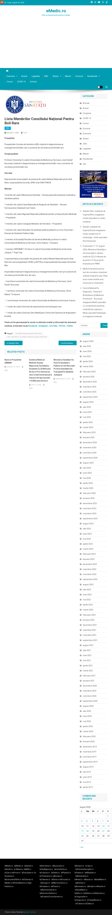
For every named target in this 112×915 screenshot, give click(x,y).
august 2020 (88, 706)
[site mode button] (100, 87)
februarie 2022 (89, 615)
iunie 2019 (87, 777)
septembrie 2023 (90, 518)
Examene (11, 76)
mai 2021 (87, 660)
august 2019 (88, 767)
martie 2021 (88, 671)
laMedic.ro (18, 866)
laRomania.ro (45, 866)
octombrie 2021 (89, 635)
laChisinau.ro (27, 879)
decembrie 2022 (90, 564)
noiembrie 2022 (89, 569)
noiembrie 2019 (89, 752)
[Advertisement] (56, 47)
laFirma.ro (16, 873)
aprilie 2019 (88, 787)
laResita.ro (100, 886)
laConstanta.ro (60, 869)
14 (103, 826)
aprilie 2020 (88, 726)
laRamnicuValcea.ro (48, 893)
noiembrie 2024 (89, 447)
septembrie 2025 (90, 397)
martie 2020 (88, 731)
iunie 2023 (87, 534)
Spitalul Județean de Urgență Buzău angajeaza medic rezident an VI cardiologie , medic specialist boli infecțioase (95, 234)
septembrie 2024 (90, 458)
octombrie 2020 (89, 696)
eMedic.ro (56, 10)
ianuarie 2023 (89, 559)
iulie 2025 (87, 407)
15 (108, 826)
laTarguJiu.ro (81, 900)
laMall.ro (27, 869)
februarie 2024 (89, 493)
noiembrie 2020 (89, 691)
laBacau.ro (88, 879)
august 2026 (88, 341)
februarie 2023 (89, 554)
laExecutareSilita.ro (13, 879)
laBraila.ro (91, 886)
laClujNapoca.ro (46, 869)
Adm (25, 133)
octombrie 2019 (89, 757)
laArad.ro (78, 879)
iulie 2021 (87, 650)
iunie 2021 (87, 655)
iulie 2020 (87, 711)
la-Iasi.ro (89, 866)
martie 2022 (88, 610)
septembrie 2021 (90, 640)
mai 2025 (87, 417)
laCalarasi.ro (45, 879)
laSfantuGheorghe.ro (84, 869)
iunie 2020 (87, 716)
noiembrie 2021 (89, 630)
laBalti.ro (8, 883)
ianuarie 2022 (89, 620)
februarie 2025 (89, 432)
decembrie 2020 (90, 686)
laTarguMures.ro (94, 900)
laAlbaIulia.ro (90, 873)
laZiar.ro (8, 873)
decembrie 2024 (90, 442)
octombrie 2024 (89, 453)
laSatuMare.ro (81, 890)
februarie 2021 (89, 676)
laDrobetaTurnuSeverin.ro (51, 897)
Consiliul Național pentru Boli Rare (28, 333)
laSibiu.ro (78, 893)
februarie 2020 (89, 736)
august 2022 (88, 584)
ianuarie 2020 (89, 741)
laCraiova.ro (45, 873)
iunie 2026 (87, 351)
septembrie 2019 (90, 762)
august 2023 (88, 524)
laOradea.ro (45, 886)
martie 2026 (88, 366)
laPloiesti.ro (66, 873)
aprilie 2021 (88, 666)
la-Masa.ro (18, 869)
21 (103, 831)
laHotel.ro (9, 869)
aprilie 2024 (88, 483)
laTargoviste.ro (81, 897)
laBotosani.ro (80, 886)
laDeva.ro (55, 879)
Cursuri (10, 82)
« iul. (81, 847)
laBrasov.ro (79, 866)
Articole (86, 103)
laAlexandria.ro (81, 876)
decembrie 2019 (90, 747)
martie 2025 (88, 427)
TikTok (62, 326)
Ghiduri (56, 76)
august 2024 (88, 463)
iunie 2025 (87, 412)
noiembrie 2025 (89, 387)
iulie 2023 (87, 529)
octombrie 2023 (89, 513)
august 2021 (88, 645)
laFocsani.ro (65, 879)
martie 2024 (88, 488)
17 (82, 831)
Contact (33, 82)
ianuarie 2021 (89, 681)
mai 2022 (87, 600)
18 (87, 831)
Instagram (43, 326)
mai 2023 (87, 539)
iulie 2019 (87, 772)
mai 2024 (87, 478)
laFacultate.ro (27, 873)
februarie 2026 (89, 372)
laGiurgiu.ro (45, 883)
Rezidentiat (92, 76)
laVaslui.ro (80, 873)
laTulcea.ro (80, 903)
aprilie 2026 (88, 361)
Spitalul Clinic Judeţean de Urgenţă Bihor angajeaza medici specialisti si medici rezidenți (94, 216)
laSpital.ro (28, 866)
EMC (46, 76)
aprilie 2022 (88, 605)
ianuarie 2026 (89, 377)
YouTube (53, 326)
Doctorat (79, 76)
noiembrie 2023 (89, 508)
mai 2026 (87, 356)
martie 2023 (88, 549)
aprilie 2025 (88, 422)
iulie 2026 (87, 346)
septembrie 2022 (90, 579)
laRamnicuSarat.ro (48, 890)
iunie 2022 (87, 595)
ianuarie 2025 (89, 437)
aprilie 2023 (88, 544)
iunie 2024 (87, 473)
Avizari (24, 76)
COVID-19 (21, 82)
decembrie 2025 (90, 382)
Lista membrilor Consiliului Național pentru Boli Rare (27, 337)
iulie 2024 (87, 468)
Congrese (87, 113)
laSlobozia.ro (99, 893)
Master (68, 76)
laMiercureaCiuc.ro (59, 883)
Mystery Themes (29, 912)
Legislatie (36, 76)
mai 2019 (87, 782)
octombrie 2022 (89, 574)
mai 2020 (87, 721)
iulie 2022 (87, 589)
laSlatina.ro (88, 893)
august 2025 (88, 402)
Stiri (7, 128)
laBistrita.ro (80, 883)
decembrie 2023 (90, 503)
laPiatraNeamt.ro (19, 883)
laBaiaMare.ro (100, 879)
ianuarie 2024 (89, 498)
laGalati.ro (55, 873)
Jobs (85, 144)
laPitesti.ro (55, 886)
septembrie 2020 (90, 701)
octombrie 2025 (89, 392)
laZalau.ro (89, 903)
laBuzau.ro (57, 876)
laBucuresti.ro (58, 866)
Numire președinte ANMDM (13, 361)
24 (82, 836)
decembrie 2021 (90, 625)
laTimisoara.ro (46, 876)
